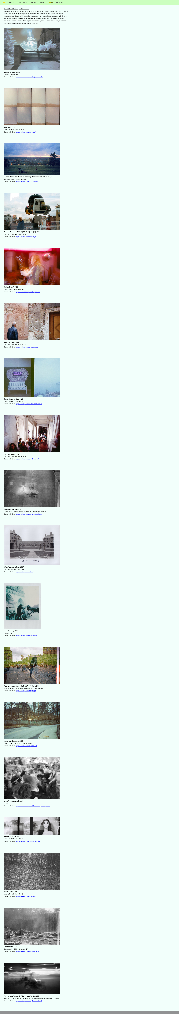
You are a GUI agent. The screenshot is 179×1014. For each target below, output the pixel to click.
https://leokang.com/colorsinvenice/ (27, 347)
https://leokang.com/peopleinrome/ (27, 459)
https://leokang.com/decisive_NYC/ (27, 237)
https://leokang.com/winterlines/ (26, 896)
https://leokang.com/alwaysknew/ (27, 181)
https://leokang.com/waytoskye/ (26, 691)
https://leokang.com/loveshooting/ (27, 635)
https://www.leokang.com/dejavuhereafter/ (29, 77)
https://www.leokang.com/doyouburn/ (28, 292)
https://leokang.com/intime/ (24, 572)
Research (12, 2)
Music (42, 2)
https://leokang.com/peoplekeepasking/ (29, 1001)
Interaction (23, 2)
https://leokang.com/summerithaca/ (27, 951)
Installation (60, 2)
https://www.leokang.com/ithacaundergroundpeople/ (33, 806)
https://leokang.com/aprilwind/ (25, 132)
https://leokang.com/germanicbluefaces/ (29, 514)
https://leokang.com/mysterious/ (26, 746)
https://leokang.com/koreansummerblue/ (29, 404)
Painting (33, 2)
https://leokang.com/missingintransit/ (28, 841)
